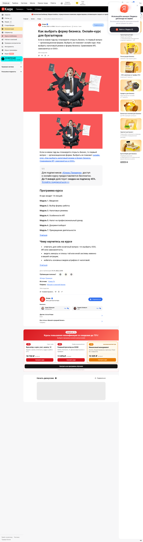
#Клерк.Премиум (46, 278)
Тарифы (29, 9)
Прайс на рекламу (7, 537)
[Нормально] (66, 274)
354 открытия (44, 288)
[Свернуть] (140, 540)
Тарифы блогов (6, 539)
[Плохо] (71, 274)
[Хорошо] (60, 274)
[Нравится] (42, 55)
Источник (43, 281)
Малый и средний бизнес (63, 26)
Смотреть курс (39, 360)
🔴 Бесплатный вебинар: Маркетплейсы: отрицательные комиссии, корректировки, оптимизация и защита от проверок (71, 14)
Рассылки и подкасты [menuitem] (9, 71)
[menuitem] (12, 15)
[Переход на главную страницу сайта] (7, 9)
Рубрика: (43, 285)
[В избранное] (45, 55)
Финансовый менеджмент (99, 347)
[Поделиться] (48, 55)
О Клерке (38, 9)
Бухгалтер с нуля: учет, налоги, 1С (38, 347)
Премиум (19, 9)
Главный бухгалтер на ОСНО (67, 347)
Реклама (16, 537)
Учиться (43, 265)
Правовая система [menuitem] (8, 67)
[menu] (12, 37)
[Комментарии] (39, 55)
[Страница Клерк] (39, 24)
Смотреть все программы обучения (71, 366)
